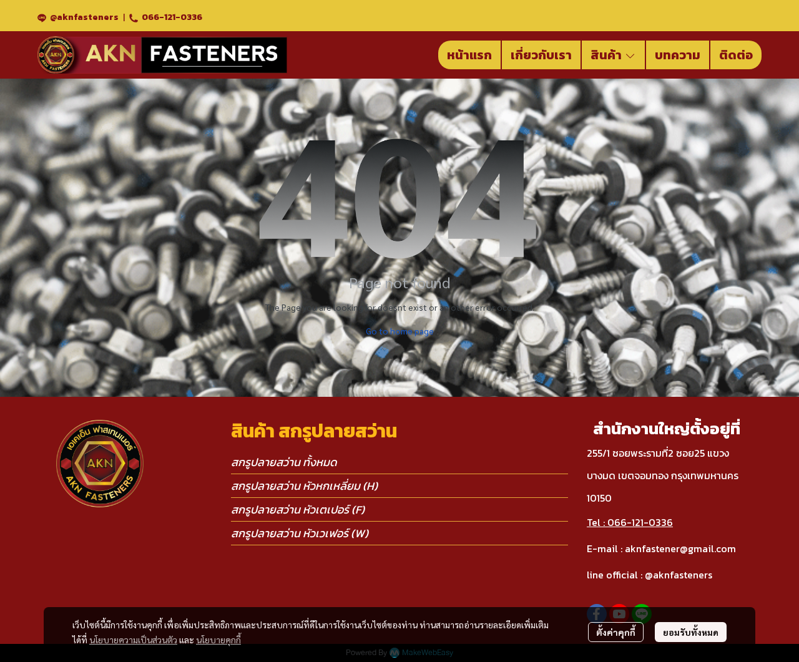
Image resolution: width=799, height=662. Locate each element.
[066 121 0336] (133, 17)
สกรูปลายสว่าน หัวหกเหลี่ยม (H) (304, 485)
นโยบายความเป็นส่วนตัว (133, 639)
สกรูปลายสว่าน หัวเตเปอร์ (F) (298, 509)
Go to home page (400, 330)
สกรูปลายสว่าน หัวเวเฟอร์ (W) (299, 533)
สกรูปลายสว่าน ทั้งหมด (284, 462)
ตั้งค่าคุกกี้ (615, 632)
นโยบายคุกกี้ (218, 639)
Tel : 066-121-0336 (630, 522)
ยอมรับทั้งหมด (690, 632)
